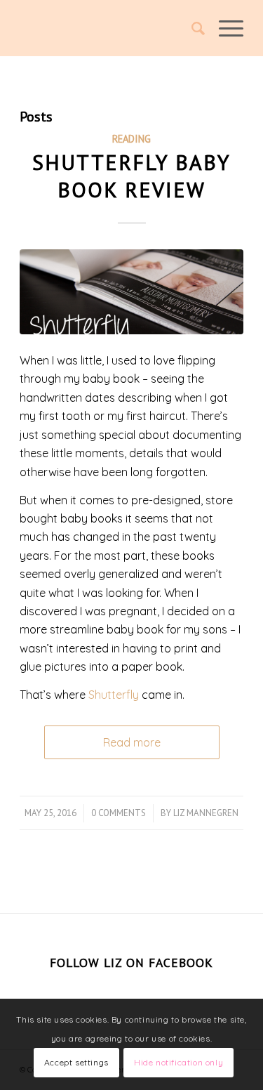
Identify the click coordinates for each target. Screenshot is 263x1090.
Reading (131, 138)
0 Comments (118, 813)
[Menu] (224, 28)
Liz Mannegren (205, 813)
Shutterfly (113, 695)
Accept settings (76, 1062)
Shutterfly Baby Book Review (131, 175)
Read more (132, 742)
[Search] (191, 28)
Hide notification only (178, 1062)
